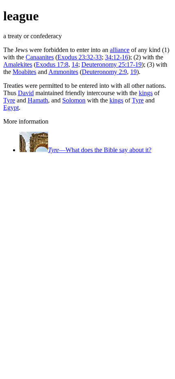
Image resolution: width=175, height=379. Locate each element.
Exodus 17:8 (52, 64)
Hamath (38, 100)
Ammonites (63, 71)
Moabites (24, 71)
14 (75, 64)
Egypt (11, 107)
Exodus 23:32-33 (79, 57)
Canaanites (40, 57)
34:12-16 (116, 57)
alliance (119, 49)
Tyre (9, 100)
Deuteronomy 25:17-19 (111, 64)
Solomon (73, 100)
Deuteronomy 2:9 (104, 71)
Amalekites (17, 64)
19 (133, 71)
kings (146, 92)
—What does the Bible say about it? (99, 149)
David (26, 92)
